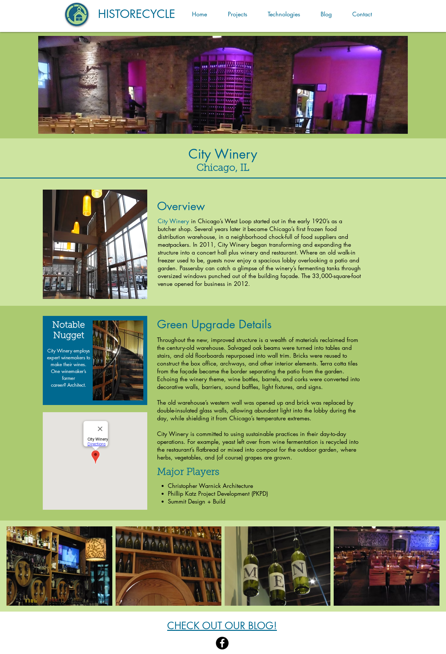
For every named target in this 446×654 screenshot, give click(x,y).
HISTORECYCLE (136, 14)
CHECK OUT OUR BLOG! (222, 625)
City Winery (173, 221)
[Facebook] (222, 643)
